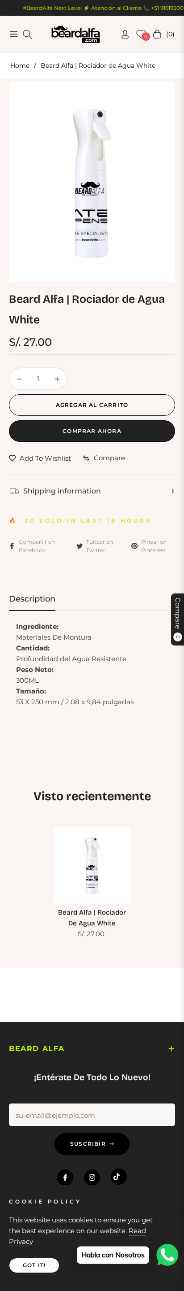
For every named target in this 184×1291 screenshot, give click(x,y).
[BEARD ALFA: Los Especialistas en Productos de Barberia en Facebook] (65, 1177)
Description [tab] (32, 599)
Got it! (34, 1265)
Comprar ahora (92, 430)
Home (19, 65)
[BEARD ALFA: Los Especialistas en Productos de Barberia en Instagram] (92, 1177)
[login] (121, 34)
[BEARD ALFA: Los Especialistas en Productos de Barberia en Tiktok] (119, 1177)
